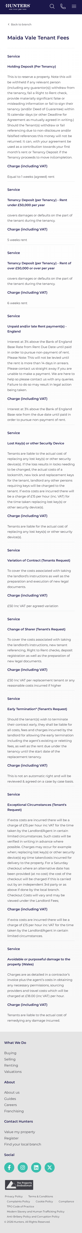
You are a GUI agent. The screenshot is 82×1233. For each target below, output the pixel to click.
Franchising (14, 1111)
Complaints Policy (18, 1201)
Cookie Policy (44, 1201)
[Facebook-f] (9, 1167)
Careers (10, 1105)
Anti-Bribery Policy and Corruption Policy (33, 1216)
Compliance (66, 1201)
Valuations (13, 1072)
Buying (10, 1053)
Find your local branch (22, 1144)
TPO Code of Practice (20, 1206)
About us (12, 1092)
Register (11, 1138)
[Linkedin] (36, 1167)
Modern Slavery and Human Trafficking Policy (36, 1211)
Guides (10, 1099)
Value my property (19, 1132)
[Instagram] (23, 1167)
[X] (50, 1167)
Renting (11, 1065)
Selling (10, 1059)
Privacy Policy (14, 1196)
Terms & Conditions (40, 1196)
